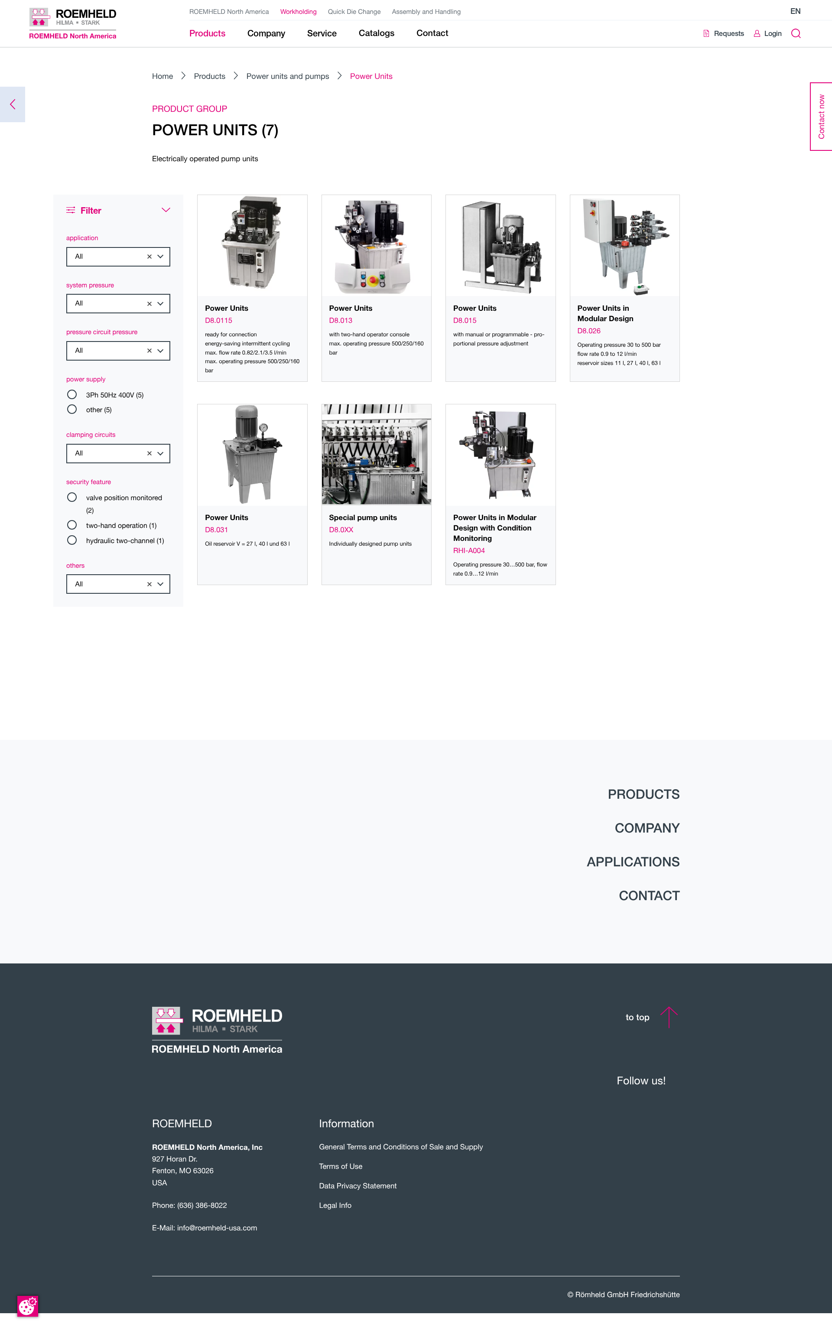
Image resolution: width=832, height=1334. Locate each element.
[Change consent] (27, 1306)
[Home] (83, 23)
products (644, 794)
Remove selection (149, 256)
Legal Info (335, 1205)
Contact (649, 895)
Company (647, 828)
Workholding (298, 12)
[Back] (12, 104)
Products (210, 76)
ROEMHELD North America (229, 12)
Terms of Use (341, 1166)
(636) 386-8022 (202, 1205)
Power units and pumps (288, 76)
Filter (91, 210)
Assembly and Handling (426, 12)
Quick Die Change (354, 12)
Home (162, 76)
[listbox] (118, 257)
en (795, 11)
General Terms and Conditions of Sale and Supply (401, 1146)
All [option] (79, 256)
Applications (633, 861)
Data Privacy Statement (358, 1185)
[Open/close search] (796, 33)
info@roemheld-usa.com (217, 1227)
